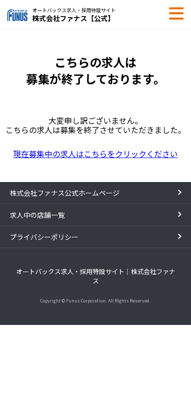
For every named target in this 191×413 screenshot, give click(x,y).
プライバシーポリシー (44, 237)
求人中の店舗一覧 (37, 215)
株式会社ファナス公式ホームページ (64, 193)
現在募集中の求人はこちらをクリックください (95, 154)
